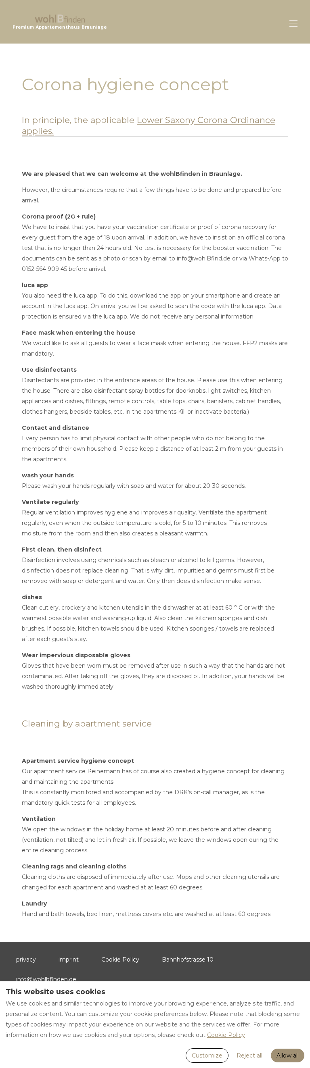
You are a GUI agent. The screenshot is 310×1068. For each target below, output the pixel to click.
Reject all (249, 1055)
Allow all (287, 1055)
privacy (26, 959)
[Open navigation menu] (293, 23)
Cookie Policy (120, 959)
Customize (207, 1055)
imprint (69, 959)
